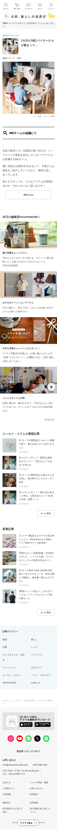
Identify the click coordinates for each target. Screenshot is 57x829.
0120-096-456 (40, 764)
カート (40, 9)
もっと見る (46, 513)
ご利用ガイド (9, 788)
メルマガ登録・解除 (39, 782)
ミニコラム (15, 700)
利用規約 (34, 794)
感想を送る (28, 194)
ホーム (5, 9)
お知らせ (7, 782)
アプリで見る (26, 823)
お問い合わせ (36, 788)
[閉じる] (36, 823)
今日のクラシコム (11, 35)
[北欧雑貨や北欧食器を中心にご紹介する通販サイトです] (28, 16)
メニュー (51, 9)
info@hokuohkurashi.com (15, 764)
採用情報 (34, 802)
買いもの (17, 9)
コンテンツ (28, 9)
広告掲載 (7, 794)
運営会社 (7, 802)
